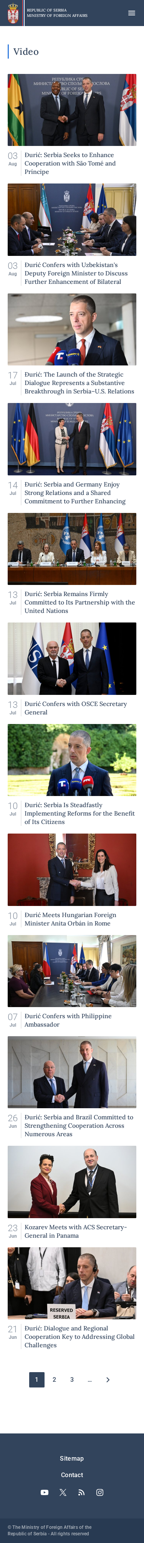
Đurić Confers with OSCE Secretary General (72, 669)
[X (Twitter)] (63, 1492)
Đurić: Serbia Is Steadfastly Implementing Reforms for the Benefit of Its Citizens (72, 775)
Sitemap (72, 1458)
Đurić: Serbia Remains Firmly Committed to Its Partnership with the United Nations (72, 564)
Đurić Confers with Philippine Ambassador (72, 982)
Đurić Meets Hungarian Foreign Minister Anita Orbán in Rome (72, 880)
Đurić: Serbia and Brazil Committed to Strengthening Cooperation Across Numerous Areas (72, 1087)
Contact (72, 1475)
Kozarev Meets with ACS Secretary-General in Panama (72, 1192)
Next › (107, 1379)
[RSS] (81, 1492)
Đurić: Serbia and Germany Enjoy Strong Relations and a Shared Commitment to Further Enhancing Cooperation (72, 454)
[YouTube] (44, 1492)
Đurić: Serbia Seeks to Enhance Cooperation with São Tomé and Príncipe (72, 125)
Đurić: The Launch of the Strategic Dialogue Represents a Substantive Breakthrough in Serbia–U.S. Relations (72, 344)
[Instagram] (99, 1492)
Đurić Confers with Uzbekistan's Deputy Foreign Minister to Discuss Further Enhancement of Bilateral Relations (72, 234)
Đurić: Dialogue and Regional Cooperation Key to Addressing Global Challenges (72, 1298)
